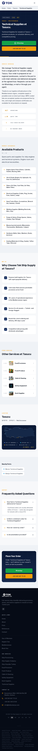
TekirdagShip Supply (29, 746)
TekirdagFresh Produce (7, 748)
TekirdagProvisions (18, 746)
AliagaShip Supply (15, 741)
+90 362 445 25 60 (10, 701)
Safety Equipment (7, 677)
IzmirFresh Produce (24, 732)
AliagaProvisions (6, 741)
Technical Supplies (8, 684)
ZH (19, 717)
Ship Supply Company (9, 661)
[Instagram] (3, 609)
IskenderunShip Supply (18, 742)
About (4, 622)
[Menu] (34, 3)
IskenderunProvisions (7, 742)
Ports (3, 625)
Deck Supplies (6, 681)
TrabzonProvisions (6, 737)
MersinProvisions (6, 734)
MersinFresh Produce (26, 734)
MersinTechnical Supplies (14, 469)
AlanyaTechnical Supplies (14, 473)
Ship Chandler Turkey (9, 664)
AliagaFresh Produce (26, 741)
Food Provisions (7, 667)
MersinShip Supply (15, 734)
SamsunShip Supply (16, 735)
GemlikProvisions (6, 739)
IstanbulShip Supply (16, 730)
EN (12, 717)
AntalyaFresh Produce (7, 746)
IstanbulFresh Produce (27, 730)
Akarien (19, 725)
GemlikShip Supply (15, 739)
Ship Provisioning (7, 657)
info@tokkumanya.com (11, 705)
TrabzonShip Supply (16, 737)
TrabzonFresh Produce (28, 737)
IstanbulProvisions (6, 730)
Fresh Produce (6, 671)
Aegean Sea (6, 641)
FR (29, 717)
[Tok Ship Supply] (7, 3)
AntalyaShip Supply (29, 744)
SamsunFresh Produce (27, 735)
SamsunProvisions (6, 735)
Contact (4, 632)
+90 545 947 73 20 (19, 48)
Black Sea (5, 648)
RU (15, 717)
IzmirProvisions (5, 732)
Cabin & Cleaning (7, 674)
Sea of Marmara (7, 638)
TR (8, 717)
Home (4, 618)
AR (26, 717)
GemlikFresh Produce (27, 739)
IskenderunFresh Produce (8, 744)
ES (22, 717)
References (5, 628)
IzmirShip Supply (14, 732)
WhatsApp (20, 43)
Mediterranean (6, 645)
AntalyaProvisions (19, 744)
